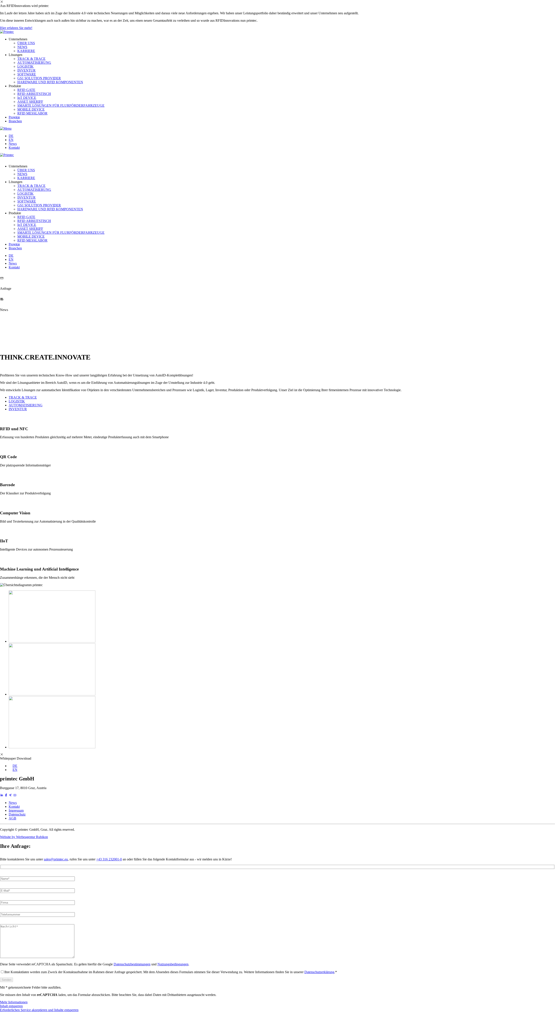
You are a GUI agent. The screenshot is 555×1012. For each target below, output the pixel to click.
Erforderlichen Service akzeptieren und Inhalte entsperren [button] (39, 1010)
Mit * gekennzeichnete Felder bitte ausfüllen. (30, 987)
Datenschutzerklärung (319, 972)
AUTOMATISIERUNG (34, 62)
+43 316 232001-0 (109, 859)
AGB (12, 818)
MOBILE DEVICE (31, 109)
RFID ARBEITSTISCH (34, 94)
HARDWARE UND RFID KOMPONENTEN (50, 82)
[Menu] (5, 128)
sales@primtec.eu (56, 859)
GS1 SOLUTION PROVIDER (39, 78)
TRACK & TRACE (31, 58)
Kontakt (14, 147)
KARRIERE (26, 51)
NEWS (22, 47)
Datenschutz (17, 814)
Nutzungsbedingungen (172, 964)
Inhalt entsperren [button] (11, 1006)
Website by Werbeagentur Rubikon (24, 837)
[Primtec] (7, 32)
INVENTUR (26, 70)
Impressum (16, 810)
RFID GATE (26, 90)
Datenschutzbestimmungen (132, 964)
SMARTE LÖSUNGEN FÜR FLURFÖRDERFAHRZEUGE (60, 105)
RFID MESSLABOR (32, 113)
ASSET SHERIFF (30, 101)
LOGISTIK (25, 66)
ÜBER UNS (26, 43)
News (13, 144)
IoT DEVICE (26, 98)
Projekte (14, 117)
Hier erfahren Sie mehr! (16, 28)
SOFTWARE (26, 74)
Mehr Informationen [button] (14, 1002)
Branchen (15, 121)
